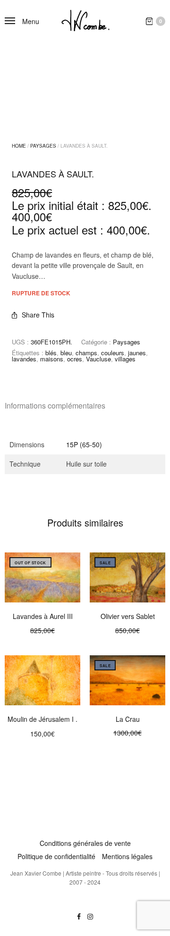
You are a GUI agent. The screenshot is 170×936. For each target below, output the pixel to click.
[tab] (85, 406)
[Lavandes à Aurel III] (42, 577)
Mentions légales (127, 856)
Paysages (43, 145)
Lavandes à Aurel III (43, 616)
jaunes (137, 352)
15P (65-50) (84, 444)
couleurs (112, 352)
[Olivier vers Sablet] (127, 577)
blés (51, 352)
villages (125, 358)
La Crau (128, 719)
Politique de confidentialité (56, 856)
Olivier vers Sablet (128, 616)
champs (86, 352)
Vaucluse (98, 358)
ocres (74, 358)
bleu (66, 352)
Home (19, 145)
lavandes (24, 358)
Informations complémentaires (55, 405)
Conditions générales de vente (85, 843)
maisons (51, 358)
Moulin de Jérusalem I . (42, 719)
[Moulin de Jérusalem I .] (42, 680)
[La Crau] (127, 680)
